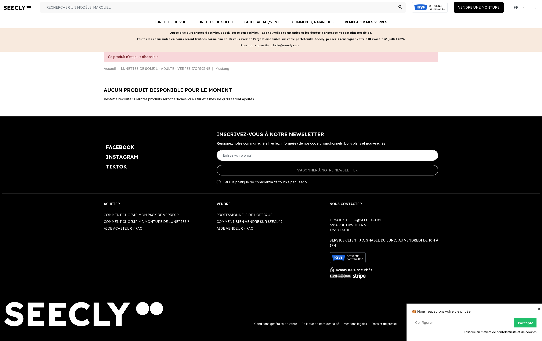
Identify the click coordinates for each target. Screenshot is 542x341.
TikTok (116, 166)
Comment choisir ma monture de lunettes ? (146, 222)
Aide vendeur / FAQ (235, 228)
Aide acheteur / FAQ (123, 228)
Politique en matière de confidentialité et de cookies (500, 332)
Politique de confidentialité (320, 324)
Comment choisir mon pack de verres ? (141, 215)
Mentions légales (355, 324)
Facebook (120, 147)
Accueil (110, 68)
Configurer (424, 322)
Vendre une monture (478, 7)
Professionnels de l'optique (244, 215)
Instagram (122, 157)
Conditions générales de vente (275, 324)
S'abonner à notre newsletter (327, 170)
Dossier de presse (384, 324)
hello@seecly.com (362, 220)
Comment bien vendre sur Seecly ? (249, 222)
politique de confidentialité (256, 182)
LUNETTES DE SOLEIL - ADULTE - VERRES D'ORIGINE (165, 68)
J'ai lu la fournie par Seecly (265, 182)
